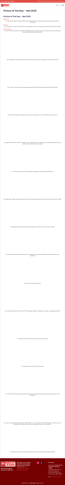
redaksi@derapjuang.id (56, 476)
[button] (57, 5)
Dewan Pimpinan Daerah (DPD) (23, 468)
